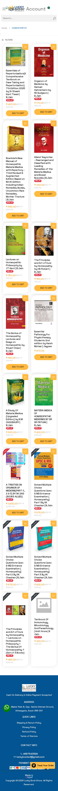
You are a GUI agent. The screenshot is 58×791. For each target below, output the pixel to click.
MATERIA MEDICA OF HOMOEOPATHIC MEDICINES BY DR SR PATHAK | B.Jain (43, 418)
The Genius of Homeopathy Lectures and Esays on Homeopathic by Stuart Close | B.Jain (15, 342)
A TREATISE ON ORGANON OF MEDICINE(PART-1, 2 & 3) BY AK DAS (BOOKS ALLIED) (15, 490)
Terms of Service (29, 736)
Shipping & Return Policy (29, 722)
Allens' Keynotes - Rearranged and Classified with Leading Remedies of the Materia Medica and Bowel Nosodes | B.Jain (43, 167)
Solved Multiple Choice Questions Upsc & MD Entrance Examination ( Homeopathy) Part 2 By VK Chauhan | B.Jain (15, 567)
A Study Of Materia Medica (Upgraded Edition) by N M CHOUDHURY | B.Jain (14, 418)
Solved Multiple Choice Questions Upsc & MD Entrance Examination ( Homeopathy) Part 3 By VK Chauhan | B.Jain (43, 567)
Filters (9, 40)
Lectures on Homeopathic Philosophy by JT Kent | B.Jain (14, 264)
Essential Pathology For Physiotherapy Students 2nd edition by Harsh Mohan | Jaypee (43, 339)
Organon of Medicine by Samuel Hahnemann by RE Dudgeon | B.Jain (42, 88)
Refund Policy (29, 731)
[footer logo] (29, 688)
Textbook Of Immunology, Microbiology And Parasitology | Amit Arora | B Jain (43, 627)
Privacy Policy (29, 727)
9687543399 (30, 753)
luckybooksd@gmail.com (30, 756)
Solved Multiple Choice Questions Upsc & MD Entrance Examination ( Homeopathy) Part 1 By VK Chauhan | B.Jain (43, 495)
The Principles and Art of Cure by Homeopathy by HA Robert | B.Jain (43, 265)
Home (4, 28)
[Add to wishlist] (25, 47)
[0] (49, 8)
